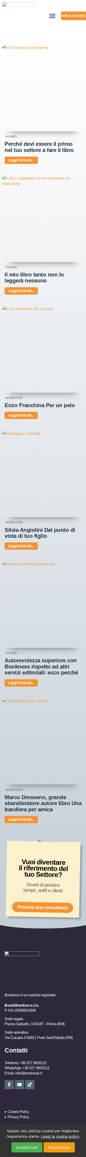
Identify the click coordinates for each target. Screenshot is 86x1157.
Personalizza (59, 1147)
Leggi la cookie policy (60, 1136)
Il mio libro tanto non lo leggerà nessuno (34, 277)
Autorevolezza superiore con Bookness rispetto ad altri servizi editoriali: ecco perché (41, 666)
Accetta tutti (27, 1147)
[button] (52, 16)
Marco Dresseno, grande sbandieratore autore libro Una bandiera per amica (43, 803)
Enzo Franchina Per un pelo (40, 405)
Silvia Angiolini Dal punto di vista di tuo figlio (40, 533)
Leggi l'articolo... (21, 160)
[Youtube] (19, 1084)
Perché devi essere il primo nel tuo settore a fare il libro (39, 147)
